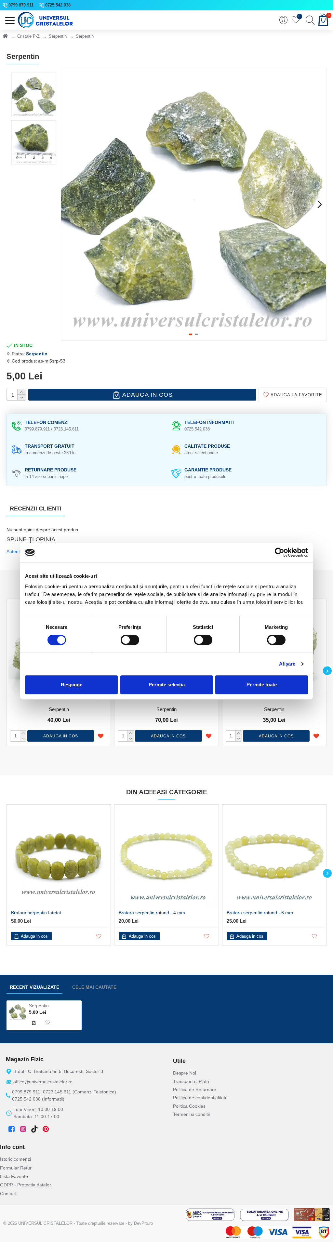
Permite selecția (167, 684)
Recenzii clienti (35, 508)
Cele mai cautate (94, 987)
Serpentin (58, 36)
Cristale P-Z (28, 36)
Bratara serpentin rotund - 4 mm (152, 912)
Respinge (71, 684)
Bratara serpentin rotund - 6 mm (260, 912)
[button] (67, 204)
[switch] (130, 640)
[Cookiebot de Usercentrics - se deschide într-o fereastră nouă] (279, 552)
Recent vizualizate (34, 987)
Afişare (287, 664)
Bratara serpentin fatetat (36, 912)
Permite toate (261, 684)
